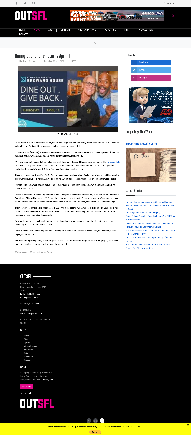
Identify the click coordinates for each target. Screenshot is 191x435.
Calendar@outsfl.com (29, 303)
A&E (26, 339)
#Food (32, 252)
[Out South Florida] (31, 15)
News (26, 335)
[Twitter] (25, 3)
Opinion (27, 342)
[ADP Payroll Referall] (151, 105)
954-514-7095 (171, 3)
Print (26, 353)
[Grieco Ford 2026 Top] (117, 15)
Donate (27, 360)
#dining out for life (44, 252)
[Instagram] (33, 3)
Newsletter (29, 356)
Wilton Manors (30, 346)
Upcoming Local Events (142, 143)
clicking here (48, 379)
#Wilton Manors (21, 252)
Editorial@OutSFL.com (30, 294)
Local (39, 61)
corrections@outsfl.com (31, 313)
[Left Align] (188, 425)
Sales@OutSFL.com (29, 297)
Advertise (28, 349)
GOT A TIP (26, 386)
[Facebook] (16, 3)
